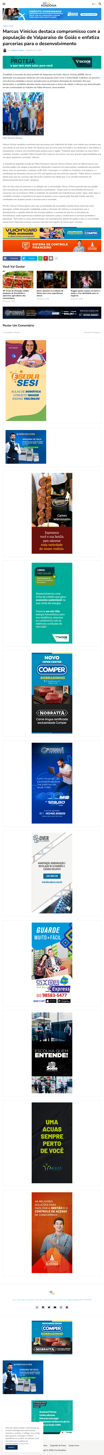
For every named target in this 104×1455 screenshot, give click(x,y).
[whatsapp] (37, 1307)
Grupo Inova (74, 1445)
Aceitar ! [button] (11, 1447)
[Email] (51, 258)
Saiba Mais (23, 1443)
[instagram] (61, 1307)
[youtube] (55, 1307)
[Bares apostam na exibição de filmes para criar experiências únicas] (52, 279)
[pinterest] (67, 1307)
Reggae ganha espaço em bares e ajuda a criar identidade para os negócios (85, 293)
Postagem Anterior (12, 332)
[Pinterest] (45, 258)
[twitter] (49, 1307)
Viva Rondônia (60, 1450)
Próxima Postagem (92, 332)
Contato (43, 1445)
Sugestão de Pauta (58, 1445)
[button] (3, 4)
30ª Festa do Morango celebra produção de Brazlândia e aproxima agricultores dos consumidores (16, 294)
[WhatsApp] (40, 258)
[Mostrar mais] (56, 258)
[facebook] (43, 1307)
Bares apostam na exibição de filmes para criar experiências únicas (50, 293)
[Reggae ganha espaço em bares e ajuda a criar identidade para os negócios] (86, 279)
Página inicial (8, 26)
